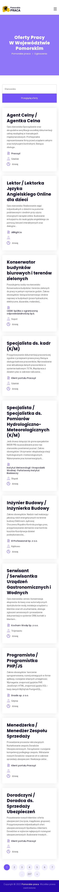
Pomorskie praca (21, 53)
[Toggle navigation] (55, 9)
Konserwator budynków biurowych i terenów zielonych (29, 270)
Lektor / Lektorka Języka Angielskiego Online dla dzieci (29, 191)
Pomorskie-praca (30, 884)
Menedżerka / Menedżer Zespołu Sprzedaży (27, 730)
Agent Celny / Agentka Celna (23, 118)
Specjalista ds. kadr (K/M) (29, 346)
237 (29, 874)
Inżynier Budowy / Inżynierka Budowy (28, 505)
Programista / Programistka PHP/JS (22, 660)
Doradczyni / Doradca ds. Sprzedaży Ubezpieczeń (21, 803)
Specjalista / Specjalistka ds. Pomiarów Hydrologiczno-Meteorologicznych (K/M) (28, 421)
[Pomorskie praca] (11, 9)
